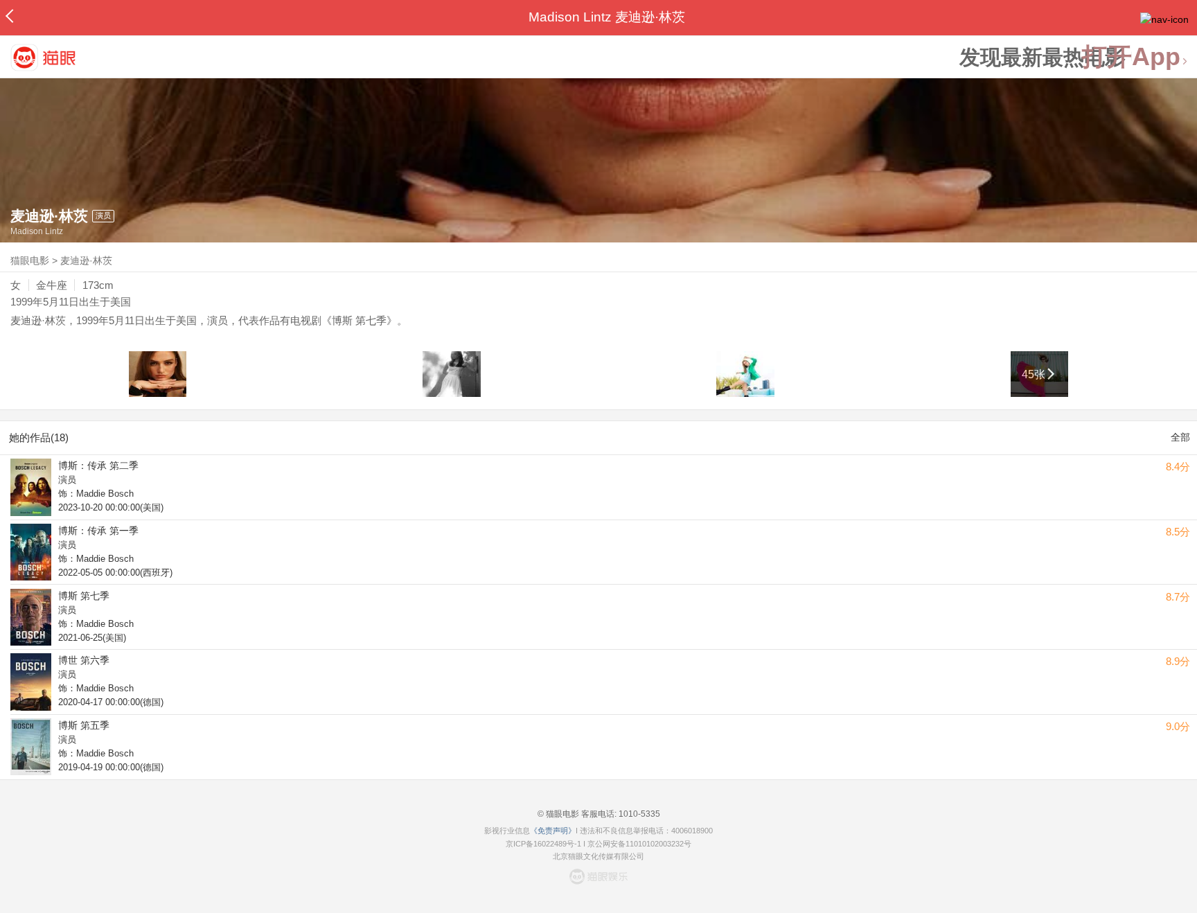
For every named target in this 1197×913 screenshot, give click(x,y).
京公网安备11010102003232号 (639, 844)
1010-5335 (638, 814)
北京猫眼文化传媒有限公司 (598, 856)
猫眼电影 (29, 260)
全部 (1180, 437)
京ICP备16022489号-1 (543, 844)
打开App (1131, 57)
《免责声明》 (553, 830)
